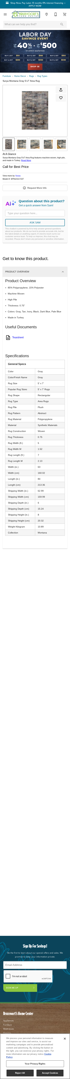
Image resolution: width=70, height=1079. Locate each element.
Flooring (7, 1033)
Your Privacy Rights (35, 1064)
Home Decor (20, 76)
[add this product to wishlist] (61, 98)
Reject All (20, 1073)
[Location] (46, 14)
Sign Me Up (12, 988)
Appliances (8, 1020)
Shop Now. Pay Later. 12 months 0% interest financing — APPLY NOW (38, 4)
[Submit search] (61, 24)
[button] (5, 14)
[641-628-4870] (56, 14)
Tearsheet (18, 337)
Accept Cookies (50, 1073)
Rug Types (42, 76)
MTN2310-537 (17, 179)
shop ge (35, 66)
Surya (18, 176)
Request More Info (37, 188)
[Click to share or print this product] (61, 89)
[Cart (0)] (65, 14)
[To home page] (26, 14)
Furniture (7, 76)
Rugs (31, 76)
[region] (35, 1056)
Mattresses (8, 1028)
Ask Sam (35, 222)
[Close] (64, 1038)
